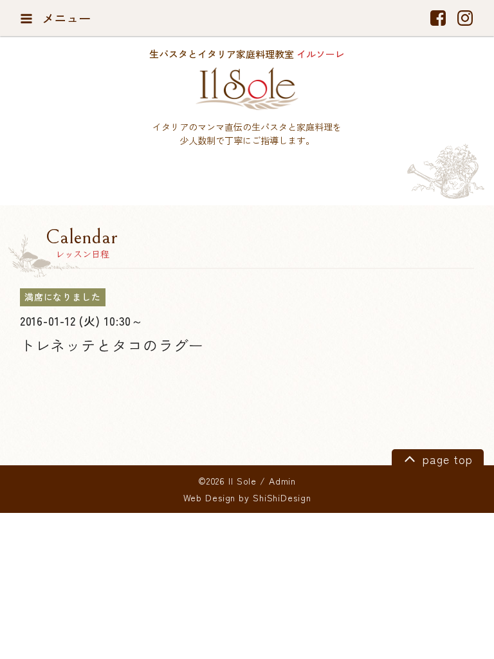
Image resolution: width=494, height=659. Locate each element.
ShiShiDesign (282, 497)
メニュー (65, 18)
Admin (282, 480)
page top (445, 459)
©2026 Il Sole (227, 480)
